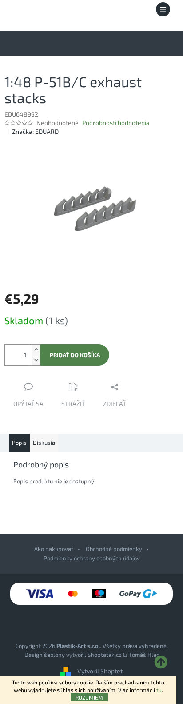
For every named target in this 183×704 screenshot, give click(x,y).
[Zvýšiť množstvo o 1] (36, 350)
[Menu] (163, 9)
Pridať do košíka (75, 354)
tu (159, 690)
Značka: (35, 131)
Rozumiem (89, 697)
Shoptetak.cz (105, 654)
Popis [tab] (19, 442)
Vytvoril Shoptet (100, 671)
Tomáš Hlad (144, 654)
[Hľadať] (114, 9)
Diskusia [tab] (44, 442)
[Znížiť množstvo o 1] (36, 360)
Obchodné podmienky (114, 548)
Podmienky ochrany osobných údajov (92, 558)
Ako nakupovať (53, 548)
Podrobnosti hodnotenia (116, 122)
